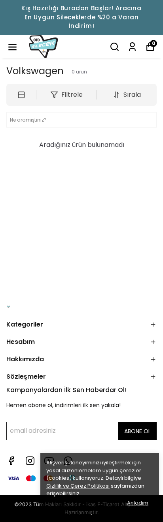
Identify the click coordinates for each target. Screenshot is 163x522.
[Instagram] (30, 461)
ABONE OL (137, 431)
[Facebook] (11, 461)
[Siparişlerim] (132, 47)
